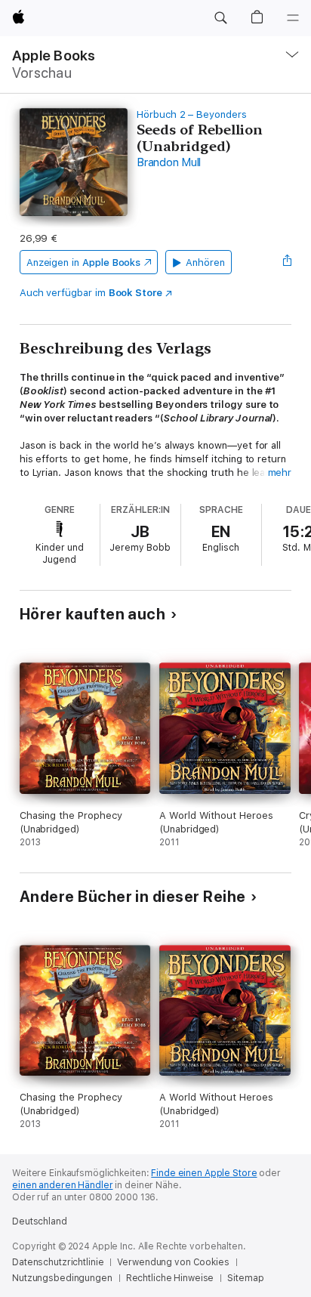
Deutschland (39, 1221)
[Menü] (293, 18)
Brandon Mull (169, 162)
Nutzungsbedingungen (62, 1278)
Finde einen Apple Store (204, 1173)
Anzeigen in (83, 262)
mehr (280, 472)
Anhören (205, 262)
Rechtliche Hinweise (170, 1278)
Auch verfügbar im (91, 292)
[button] (220, 18)
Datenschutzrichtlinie (57, 1262)
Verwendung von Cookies (173, 1262)
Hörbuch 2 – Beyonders (192, 114)
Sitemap (245, 1278)
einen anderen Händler (62, 1185)
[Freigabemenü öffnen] (287, 262)
